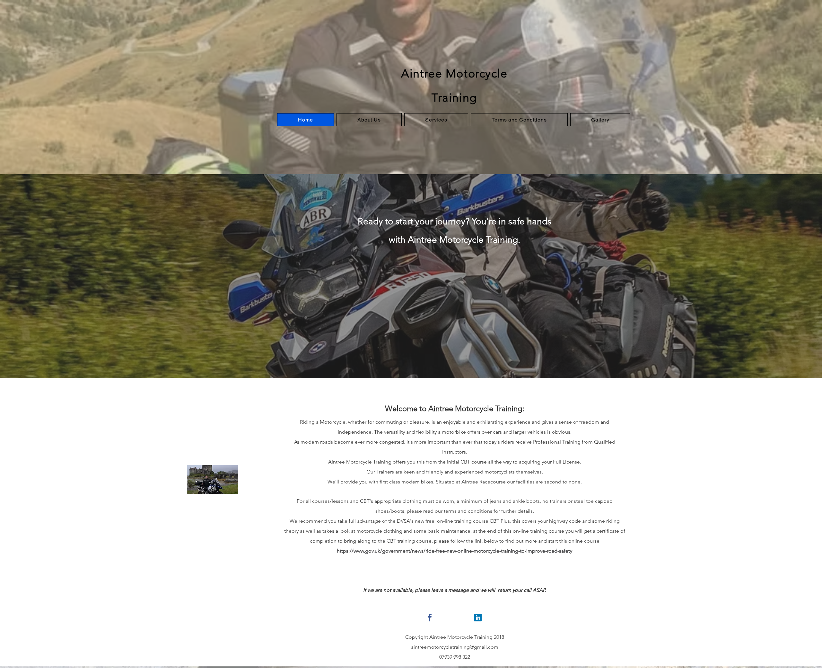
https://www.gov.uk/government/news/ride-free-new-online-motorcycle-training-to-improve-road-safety (454, 551)
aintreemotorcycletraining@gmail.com (454, 647)
